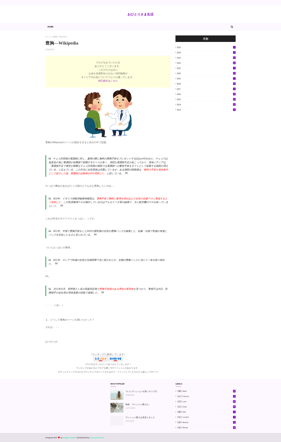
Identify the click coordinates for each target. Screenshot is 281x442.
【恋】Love (206, 401)
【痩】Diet (206, 412)
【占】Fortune (206, 396)
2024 (206, 52)
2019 (206, 78)
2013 (206, 109)
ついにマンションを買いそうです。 (142, 391)
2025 (206, 47)
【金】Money (206, 427)
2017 (206, 89)
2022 (206, 63)
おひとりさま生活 (140, 14)
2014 (206, 104)
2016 (206, 94)
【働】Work (206, 391)
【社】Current (206, 417)
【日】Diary (206, 406)
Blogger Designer (70, 437)
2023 (206, 57)
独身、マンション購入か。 (138, 404)
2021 (206, 68)
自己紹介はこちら (108, 80)
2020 (206, 73)
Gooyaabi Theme (97, 437)
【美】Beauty (206, 422)
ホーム (48, 36)
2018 (206, 83)
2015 (206, 99)
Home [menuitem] (50, 26)
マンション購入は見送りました (140, 417)
